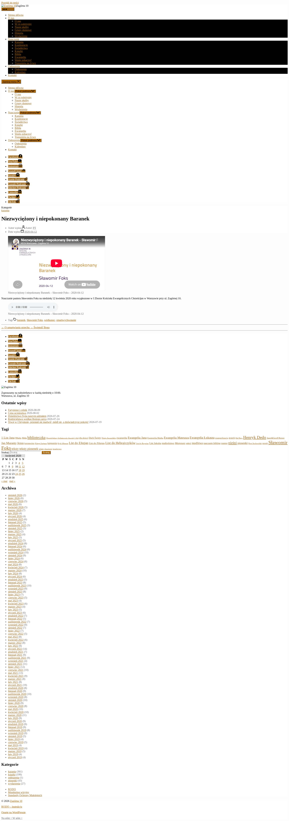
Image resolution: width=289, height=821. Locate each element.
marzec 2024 (15, 570)
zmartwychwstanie (66, 320)
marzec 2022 (15, 642)
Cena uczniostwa (17, 413)
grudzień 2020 (15, 688)
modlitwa (197, 443)
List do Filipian (97, 443)
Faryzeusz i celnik (17, 410)
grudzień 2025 (15, 519)
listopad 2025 (15, 522)
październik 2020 (17, 694)
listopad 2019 (15, 727)
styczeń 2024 (15, 576)
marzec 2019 (15, 751)
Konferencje (21, 45)
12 (23, 466)
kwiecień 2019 (16, 748)
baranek (21, 320)
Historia (19, 33)
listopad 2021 (15, 654)
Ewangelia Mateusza (176, 437)
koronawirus (29, 443)
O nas (11, 18)
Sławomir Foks (35, 320)
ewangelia (122, 438)
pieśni (232, 443)
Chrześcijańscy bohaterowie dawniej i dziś (62, 438)
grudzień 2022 (15, 615)
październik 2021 (17, 657)
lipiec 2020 (14, 703)
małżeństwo (168, 443)
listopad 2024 (15, 546)
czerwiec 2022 (15, 633)
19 (23, 470)
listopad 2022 (15, 618)
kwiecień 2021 (16, 676)
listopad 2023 (15, 582)
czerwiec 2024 (15, 561)
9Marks (18, 438)
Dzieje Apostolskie (109, 438)
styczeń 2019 (15, 757)
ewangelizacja (221, 438)
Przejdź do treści (10, 2)
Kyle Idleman (63, 443)
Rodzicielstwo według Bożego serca (27, 419)
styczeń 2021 (15, 685)
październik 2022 (17, 621)
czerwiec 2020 (15, 706)
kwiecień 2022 (16, 639)
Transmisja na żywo (25, 63)
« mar (4, 481)
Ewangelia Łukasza (202, 437)
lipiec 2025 (14, 531)
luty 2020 (13, 718)
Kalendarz (20, 72)
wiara (41, 449)
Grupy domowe (23, 30)
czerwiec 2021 (15, 670)
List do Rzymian (142, 443)
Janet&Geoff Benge (275, 438)
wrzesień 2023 (15, 588)
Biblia (18, 54)
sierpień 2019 (15, 736)
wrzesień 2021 (15, 660)
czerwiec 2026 (15, 501)
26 (23, 474)
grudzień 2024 (15, 543)
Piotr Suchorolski (255, 443)
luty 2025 (13, 537)
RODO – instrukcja (11, 806)
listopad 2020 (15, 691)
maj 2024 (13, 564)
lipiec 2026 (14, 498)
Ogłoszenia (14, 66)
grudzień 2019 (15, 724)
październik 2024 (17, 549)
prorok (265, 443)
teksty (15, 448)
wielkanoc (49, 320)
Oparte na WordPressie (13, 812)
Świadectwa (21, 48)
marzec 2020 (15, 715)
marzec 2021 (15, 679)
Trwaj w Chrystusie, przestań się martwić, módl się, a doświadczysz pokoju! (48, 422)
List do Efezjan (78, 443)
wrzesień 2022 (15, 624)
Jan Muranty (9, 443)
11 (20, 466)
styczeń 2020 (15, 721)
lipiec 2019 (14, 739)
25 (20, 474)
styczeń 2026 (15, 516)
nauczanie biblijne (212, 443)
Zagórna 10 (16, 801)
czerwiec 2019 (15, 742)
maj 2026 (13, 504)
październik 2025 (17, 525)
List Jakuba (155, 443)
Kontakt (12, 75)
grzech (232, 438)
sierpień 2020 (15, 700)
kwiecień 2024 (16, 567)
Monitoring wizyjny (18, 792)
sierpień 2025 (15, 528)
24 (16, 474)
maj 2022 (13, 636)
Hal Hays (239, 438)
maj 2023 (13, 600)
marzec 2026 (15, 510)
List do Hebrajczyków (120, 443)
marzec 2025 (15, 534)
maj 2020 (13, 709)
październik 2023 (17, 585)
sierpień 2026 (15, 495)
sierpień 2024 (15, 555)
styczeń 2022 (15, 648)
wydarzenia (14, 783)
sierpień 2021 (15, 663)
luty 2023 (13, 609)
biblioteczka (36, 437)
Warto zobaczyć (23, 60)
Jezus (20, 443)
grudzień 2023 (15, 579)
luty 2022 (13, 645)
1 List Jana (8, 437)
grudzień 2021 (15, 651)
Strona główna (15, 15)
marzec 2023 (15, 606)
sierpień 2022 (15, 627)
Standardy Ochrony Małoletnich (25, 795)
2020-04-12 (30, 231)
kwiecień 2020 (16, 712)
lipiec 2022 (14, 630)
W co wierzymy (23, 24)
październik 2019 (17, 730)
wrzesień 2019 (15, 733)
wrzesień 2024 (15, 552)
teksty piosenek (28, 448)
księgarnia (52, 443)
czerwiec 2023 (15, 597)
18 (20, 470)
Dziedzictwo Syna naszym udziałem (27, 416)
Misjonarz (180, 443)
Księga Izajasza (41, 443)
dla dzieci (83, 438)
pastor (224, 443)
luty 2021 (13, 682)
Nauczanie (13, 39)
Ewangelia (20, 57)
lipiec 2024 (14, 558)
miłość (188, 443)
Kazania (19, 42)
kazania (5, 210)
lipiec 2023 (14, 594)
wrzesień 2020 (15, 697)
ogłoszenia (13, 777)
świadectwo (57, 449)
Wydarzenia (21, 36)
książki (11, 774)
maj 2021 (13, 673)
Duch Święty (95, 438)
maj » (12, 481)
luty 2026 (13, 513)
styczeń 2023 (15, 612)
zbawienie (48, 449)
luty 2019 (13, 754)
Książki (19, 51)
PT (34, 227)
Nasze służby (22, 27)
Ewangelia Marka (155, 438)
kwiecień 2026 (16, 507)
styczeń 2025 (15, 540)
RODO (12, 789)
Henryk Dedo (254, 437)
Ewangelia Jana (137, 437)
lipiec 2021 (14, 667)
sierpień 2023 (15, 591)
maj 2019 (13, 745)
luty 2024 (13, 573)
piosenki (242, 443)
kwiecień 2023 (16, 603)
